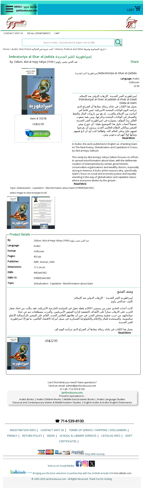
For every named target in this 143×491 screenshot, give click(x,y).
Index (51, 435)
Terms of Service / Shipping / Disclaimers (98, 430)
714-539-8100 (76, 389)
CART (130, 10)
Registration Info (23, 430)
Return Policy (32, 435)
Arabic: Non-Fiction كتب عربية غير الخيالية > (33, 49)
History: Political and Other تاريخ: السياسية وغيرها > (81, 49)
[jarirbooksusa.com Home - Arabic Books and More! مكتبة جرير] (15, 29)
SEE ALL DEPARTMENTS (38, 33)
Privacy (12, 435)
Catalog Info (110, 435)
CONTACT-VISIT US (13, 33)
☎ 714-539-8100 (69, 420)
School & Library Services (78, 435)
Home (6, 49)
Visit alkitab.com (122, 473)
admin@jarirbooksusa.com (81, 385)
